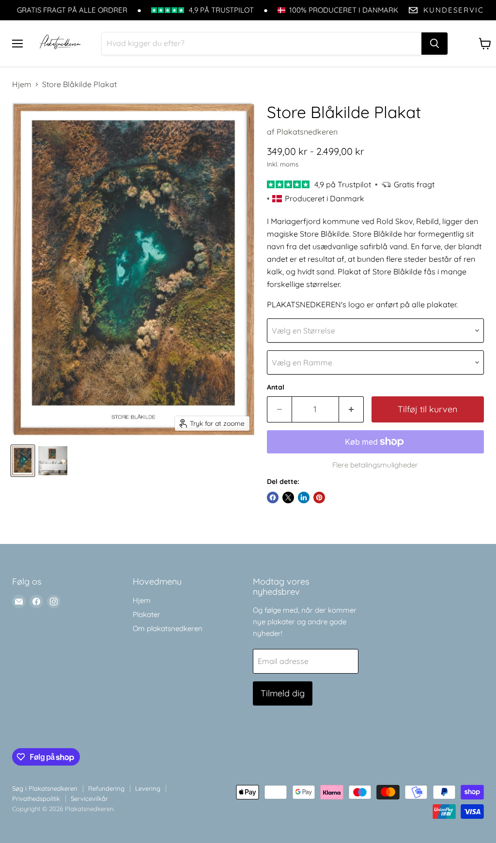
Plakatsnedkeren (307, 131)
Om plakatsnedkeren (167, 628)
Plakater (146, 614)
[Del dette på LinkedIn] (304, 497)
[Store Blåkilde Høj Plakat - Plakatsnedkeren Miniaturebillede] (22, 460)
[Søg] (434, 43)
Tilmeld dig (283, 693)
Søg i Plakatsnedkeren (45, 788)
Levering (147, 788)
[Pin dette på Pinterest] (319, 497)
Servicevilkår (89, 798)
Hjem (21, 84)
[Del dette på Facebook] (273, 497)
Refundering (106, 788)
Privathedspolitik (36, 798)
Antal (275, 387)
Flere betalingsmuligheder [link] (375, 465)
